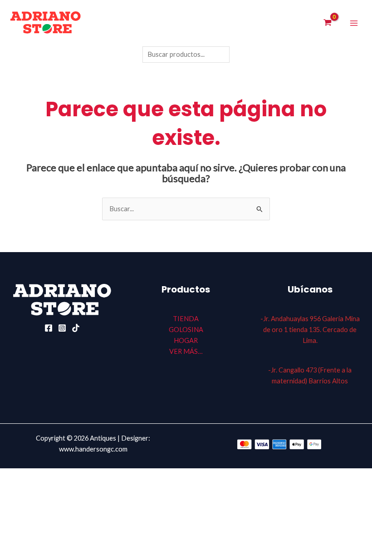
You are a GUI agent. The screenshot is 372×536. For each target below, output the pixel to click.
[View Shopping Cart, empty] (327, 23)
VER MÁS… (186, 351)
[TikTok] (76, 328)
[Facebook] (48, 328)
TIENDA (186, 319)
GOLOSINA (186, 329)
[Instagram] (62, 328)
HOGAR (186, 340)
